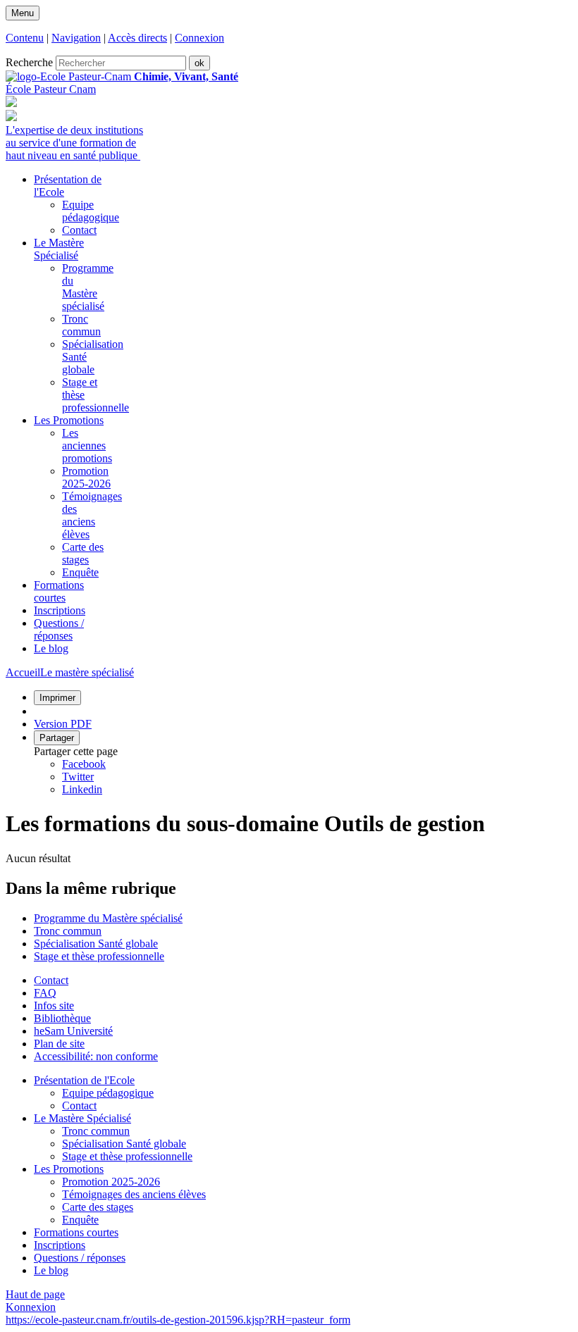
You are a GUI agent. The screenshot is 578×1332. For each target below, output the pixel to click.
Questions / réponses (79, 1258)
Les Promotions (69, 1169)
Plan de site (59, 1044)
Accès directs (137, 38)
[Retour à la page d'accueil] (70, 76)
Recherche (29, 62)
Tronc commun (81, 325)
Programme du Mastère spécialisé (87, 287)
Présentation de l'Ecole (84, 1080)
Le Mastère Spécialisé (82, 1118)
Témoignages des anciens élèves (92, 515)
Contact (79, 230)
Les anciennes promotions (87, 445)
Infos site (54, 1006)
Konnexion (31, 1307)
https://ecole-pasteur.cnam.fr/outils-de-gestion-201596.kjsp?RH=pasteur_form (178, 1320)
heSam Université (73, 1031)
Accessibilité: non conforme (96, 1056)
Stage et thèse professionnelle (99, 956)
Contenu (25, 38)
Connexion (199, 38)
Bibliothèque (62, 1018)
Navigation (76, 38)
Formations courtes (76, 1232)
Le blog (51, 1270)
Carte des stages (83, 553)
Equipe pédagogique (90, 211)
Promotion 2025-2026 (86, 477)
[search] (121, 63)
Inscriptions (59, 1245)
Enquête (80, 572)
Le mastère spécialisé (87, 672)
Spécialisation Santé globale (96, 944)
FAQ (45, 993)
